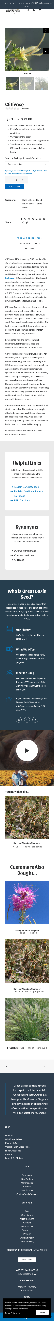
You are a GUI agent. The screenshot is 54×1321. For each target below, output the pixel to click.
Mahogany (10, 278)
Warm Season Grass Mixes (18, 1146)
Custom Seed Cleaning (27, 1194)
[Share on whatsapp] (40, 219)
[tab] (29, 244)
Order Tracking (27, 1241)
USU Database (22, 500)
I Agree (42, 1312)
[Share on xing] (22, 222)
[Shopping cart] (38, 10)
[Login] (32, 10)
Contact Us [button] (27, 1260)
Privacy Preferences (12, 1313)
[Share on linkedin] (36, 219)
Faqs (27, 1211)
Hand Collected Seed (32, 200)
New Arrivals (27, 1190)
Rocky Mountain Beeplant (27, 931)
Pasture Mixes (12, 1143)
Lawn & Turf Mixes (14, 1158)
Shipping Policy (27, 1237)
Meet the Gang (27, 1218)
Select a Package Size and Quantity (23, 158)
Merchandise (27, 1183)
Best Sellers (27, 1179)
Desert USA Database (26, 486)
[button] (47, 10)
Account (27, 1222)
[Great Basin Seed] (12, 10)
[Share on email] (26, 222)
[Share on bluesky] (44, 219)
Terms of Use (27, 1226)
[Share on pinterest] (32, 219)
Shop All (9, 1135)
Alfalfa (8, 1154)
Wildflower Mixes (13, 1139)
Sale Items (27, 1175)
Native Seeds (28, 203)
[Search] (27, 10)
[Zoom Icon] (46, 30)
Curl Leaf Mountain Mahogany (27, 843)
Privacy (27, 1234)
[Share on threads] (29, 219)
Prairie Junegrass (27, 1048)
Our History (27, 1215)
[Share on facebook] (21, 219)
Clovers (27, 1186)
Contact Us (27, 1230)
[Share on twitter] (25, 219)
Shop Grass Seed (13, 1150)
